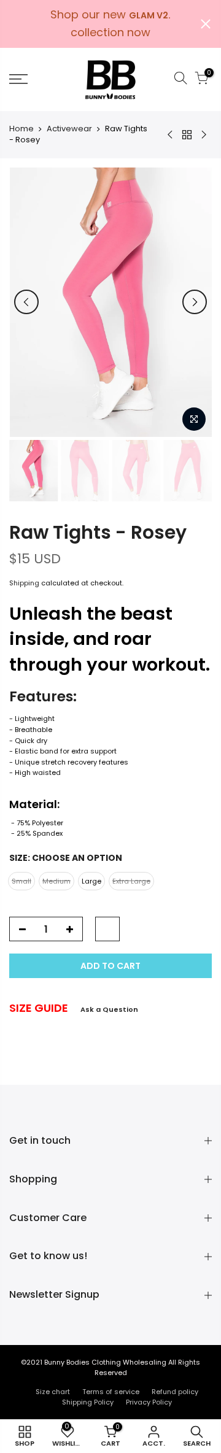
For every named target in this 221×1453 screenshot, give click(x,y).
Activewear (69, 128)
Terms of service (110, 1392)
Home (21, 128)
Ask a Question (109, 1009)
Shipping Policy (88, 1402)
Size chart (53, 1392)
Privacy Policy (149, 1402)
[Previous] (26, 302)
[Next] (194, 302)
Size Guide (38, 1008)
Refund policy (175, 1392)
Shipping (24, 583)
